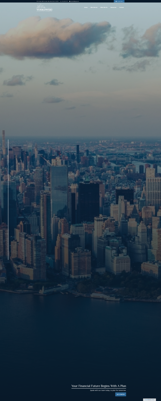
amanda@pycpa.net (75, 1)
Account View (120, 1)
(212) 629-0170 (65, 1)
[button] (86, 7)
